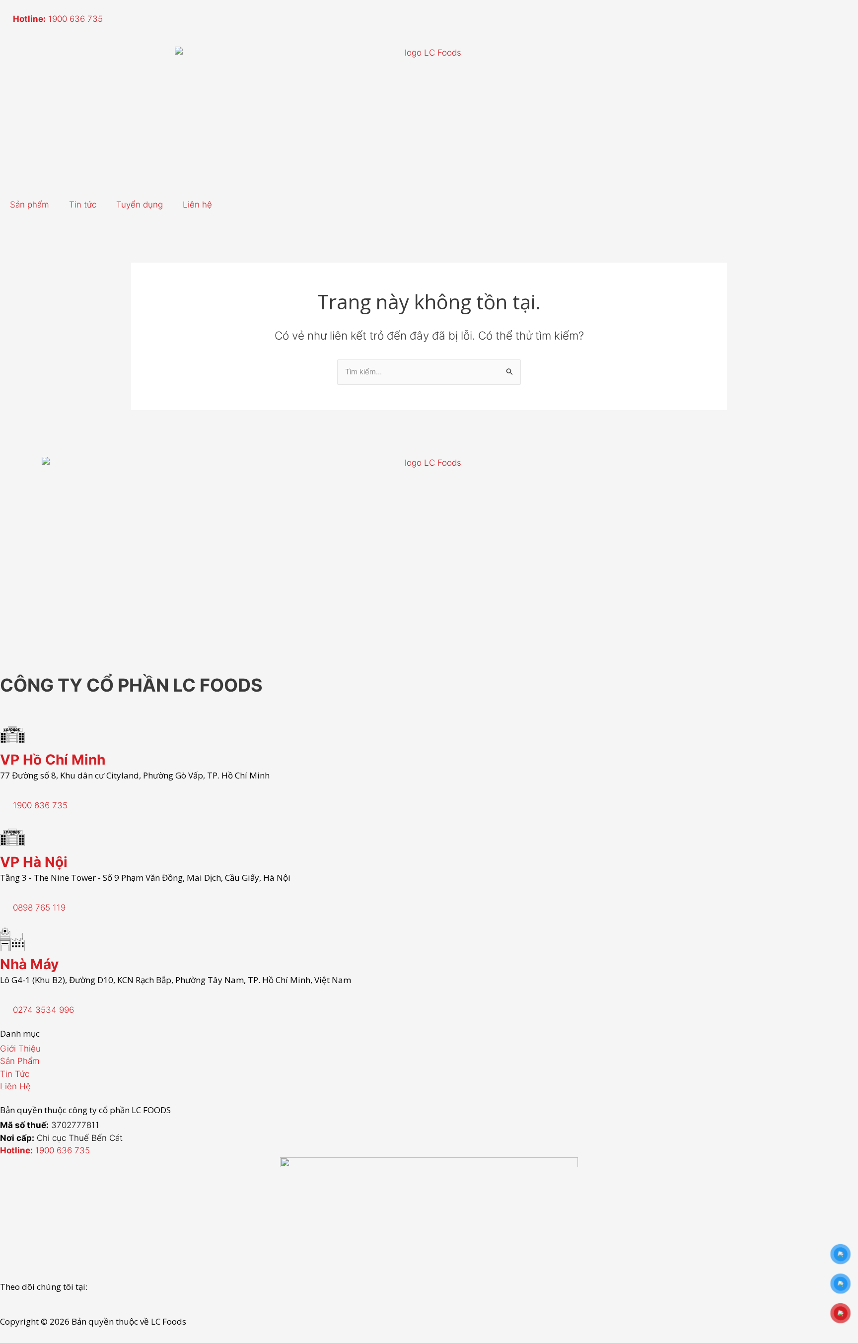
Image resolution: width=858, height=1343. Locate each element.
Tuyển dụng (139, 205)
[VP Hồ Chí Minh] (12, 734)
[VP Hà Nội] (12, 837)
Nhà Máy (29, 964)
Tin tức (82, 205)
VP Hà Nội (34, 861)
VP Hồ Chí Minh (52, 759)
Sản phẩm (29, 205)
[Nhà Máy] (12, 939)
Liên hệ (197, 205)
